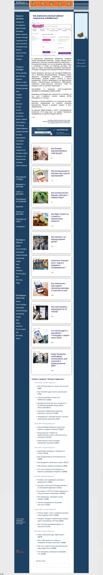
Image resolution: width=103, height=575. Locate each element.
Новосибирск (20, 252)
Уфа (17, 277)
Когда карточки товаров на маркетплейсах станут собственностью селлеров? (52, 435)
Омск (17, 264)
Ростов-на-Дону (21, 274)
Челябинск (19, 270)
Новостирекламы (20, 17)
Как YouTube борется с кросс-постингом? (53, 386)
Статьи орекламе (19, 68)
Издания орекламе (20, 185)
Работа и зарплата (81, 66)
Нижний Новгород (21, 255)
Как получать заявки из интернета (50, 466)
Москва (18, 246)
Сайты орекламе (19, 193)
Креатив (19, 206)
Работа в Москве (81, 60)
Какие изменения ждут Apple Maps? (51, 535)
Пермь (18, 283)
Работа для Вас (81, 63)
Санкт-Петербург (21, 249)
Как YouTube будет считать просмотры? (52, 392)
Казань (18, 267)
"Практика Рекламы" (65, 122)
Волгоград (19, 280)
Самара (18, 261)
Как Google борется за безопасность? (52, 457)
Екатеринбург (20, 258)
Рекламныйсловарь (21, 178)
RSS (17, 550)
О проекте (20, 227)
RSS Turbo (19, 552)
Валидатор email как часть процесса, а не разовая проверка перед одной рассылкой (52, 405)
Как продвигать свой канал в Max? (50, 462)
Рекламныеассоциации (21, 200)
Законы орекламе (20, 213)
